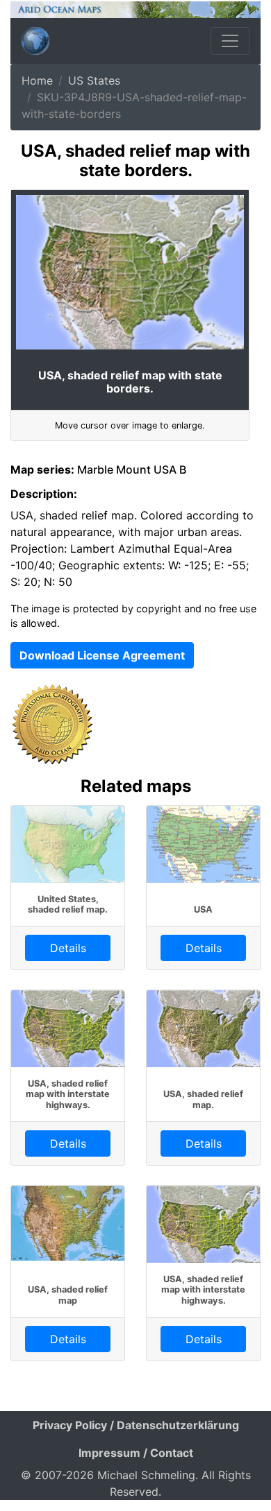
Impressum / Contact (136, 1453)
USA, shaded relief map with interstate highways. (68, 1094)
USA (203, 909)
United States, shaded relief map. (68, 904)
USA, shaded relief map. (203, 1099)
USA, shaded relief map (68, 1294)
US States (94, 80)
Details (68, 948)
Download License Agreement (102, 655)
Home (37, 80)
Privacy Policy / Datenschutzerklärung (136, 1425)
